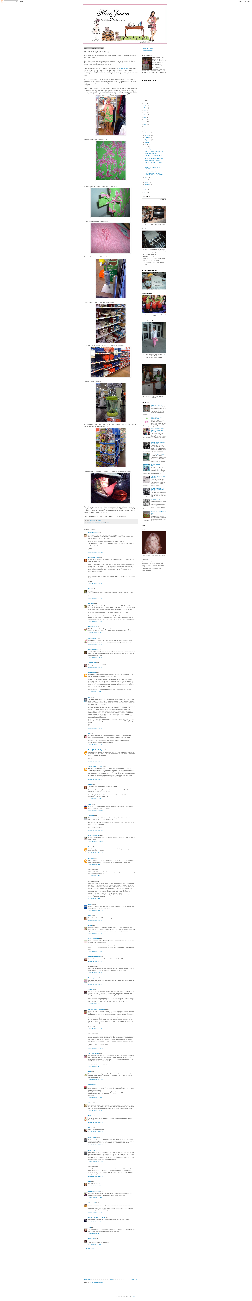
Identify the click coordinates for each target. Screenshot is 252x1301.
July (146, 144)
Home (111, 1279)
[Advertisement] (111, 1264)
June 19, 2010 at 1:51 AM (95, 583)
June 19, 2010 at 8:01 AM (95, 728)
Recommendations (148, 50)
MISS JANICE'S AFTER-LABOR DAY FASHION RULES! (157, 430)
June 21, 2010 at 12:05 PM (95, 1145)
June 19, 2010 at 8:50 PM (95, 1004)
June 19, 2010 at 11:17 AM (95, 864)
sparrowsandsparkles (94, 956)
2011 (145, 128)
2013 (145, 124)
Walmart (108, 522)
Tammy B (91, 989)
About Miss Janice (148, 48)
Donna (90, 589)
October (147, 137)
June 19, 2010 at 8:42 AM (95, 761)
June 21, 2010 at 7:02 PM (95, 1186)
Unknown (91, 858)
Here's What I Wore (93, 522)
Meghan (90, 784)
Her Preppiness (92, 978)
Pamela (90, 1127)
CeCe (89, 804)
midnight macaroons (94, 1191)
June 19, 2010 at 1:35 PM (95, 920)
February (147, 184)
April (146, 180)
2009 (145, 189)
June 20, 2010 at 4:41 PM (95, 1110)
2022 (145, 108)
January (147, 187)
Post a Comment (90, 1248)
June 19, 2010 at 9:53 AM (95, 799)
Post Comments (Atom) (97, 1282)
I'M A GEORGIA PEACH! (151, 165)
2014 (145, 121)
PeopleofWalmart (123, 68)
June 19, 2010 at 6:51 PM (95, 984)
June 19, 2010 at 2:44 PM (95, 961)
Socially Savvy (92, 626)
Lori (89, 733)
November (148, 135)
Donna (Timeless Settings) (95, 750)
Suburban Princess (93, 938)
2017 (145, 115)
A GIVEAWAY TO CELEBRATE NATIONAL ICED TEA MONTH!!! (154, 174)
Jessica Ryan (92, 662)
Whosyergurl (91, 1084)
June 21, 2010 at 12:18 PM (95, 1176)
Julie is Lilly (148, 149)
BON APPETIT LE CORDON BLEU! (154, 162)
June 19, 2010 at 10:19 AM (95, 810)
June (146, 147)
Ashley (90, 1103)
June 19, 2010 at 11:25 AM (95, 876)
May (146, 177)
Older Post (134, 1279)
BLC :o (90, 1116)
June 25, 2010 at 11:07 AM (95, 1233)
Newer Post (87, 1279)
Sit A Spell (91, 603)
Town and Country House (95, 766)
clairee (90, 904)
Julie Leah (91, 815)
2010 (145, 131)
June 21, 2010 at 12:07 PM (95, 1161)
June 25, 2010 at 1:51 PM (95, 1245)
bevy (89, 1181)
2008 (145, 192)
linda (89, 847)
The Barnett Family (93, 1053)
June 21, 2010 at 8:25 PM (95, 1197)
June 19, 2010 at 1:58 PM (95, 951)
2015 (145, 119)
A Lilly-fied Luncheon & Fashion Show (157, 418)
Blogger (133, 1296)
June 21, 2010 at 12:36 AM (95, 1132)
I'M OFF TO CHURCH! (151, 171)
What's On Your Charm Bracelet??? (154, 158)
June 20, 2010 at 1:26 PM (95, 1097)
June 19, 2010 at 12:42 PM (95, 910)
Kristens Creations (93, 557)
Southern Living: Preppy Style (96, 1009)
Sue (89, 697)
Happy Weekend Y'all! (151, 153)
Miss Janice (91, 1238)
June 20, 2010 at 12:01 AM (95, 1079)
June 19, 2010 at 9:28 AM (95, 779)
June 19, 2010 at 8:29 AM (95, 744)
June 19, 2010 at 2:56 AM (95, 621)
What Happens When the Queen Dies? (158, 443)
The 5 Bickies (92, 1202)
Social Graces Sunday (157, 500)
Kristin (90, 925)
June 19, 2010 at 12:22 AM (95, 552)
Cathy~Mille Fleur (93, 533)
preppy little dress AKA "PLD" (96, 1217)
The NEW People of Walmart (152, 160)
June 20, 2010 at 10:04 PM (95, 1122)
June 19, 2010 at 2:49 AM (95, 598)
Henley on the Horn (93, 835)
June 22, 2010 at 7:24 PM (95, 1222)
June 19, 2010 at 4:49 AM (95, 632)
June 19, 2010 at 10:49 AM (95, 841)
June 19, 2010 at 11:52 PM (95, 1066)
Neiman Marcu (101, 522)
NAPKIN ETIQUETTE (157, 405)
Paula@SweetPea (93, 649)
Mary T (90, 915)
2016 (145, 117)
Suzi (89, 1227)
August (147, 142)
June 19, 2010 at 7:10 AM (95, 667)
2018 (145, 112)
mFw (89, 1071)
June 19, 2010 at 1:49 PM (95, 933)
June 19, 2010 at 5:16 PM (95, 972)
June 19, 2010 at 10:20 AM (95, 830)
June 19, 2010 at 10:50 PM (95, 1048)
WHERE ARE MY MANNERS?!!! (153, 155)
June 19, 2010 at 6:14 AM (95, 657)
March (147, 182)
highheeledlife (92, 672)
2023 (145, 105)
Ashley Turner (92, 1137)
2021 (145, 110)
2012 (145, 126)
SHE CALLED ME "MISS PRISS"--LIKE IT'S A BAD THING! (157, 489)
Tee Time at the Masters (157, 454)
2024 (145, 103)
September (148, 140)
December (148, 133)
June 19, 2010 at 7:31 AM (95, 692)
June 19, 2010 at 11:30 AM (95, 899)
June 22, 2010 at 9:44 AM (95, 1212)
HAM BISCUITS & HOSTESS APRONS (155, 151)
